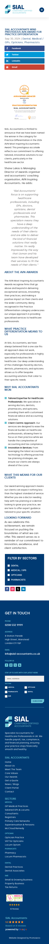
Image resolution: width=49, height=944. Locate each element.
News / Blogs (12, 784)
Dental (26, 38)
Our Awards (11, 777)
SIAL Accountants (16, 918)
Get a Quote (11, 780)
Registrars (10, 817)
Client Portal (12, 788)
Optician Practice (14, 837)
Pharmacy (10, 852)
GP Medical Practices (16, 806)
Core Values (11, 773)
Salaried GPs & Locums (17, 810)
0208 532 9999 (14, 625)
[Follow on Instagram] (12, 589)
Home (8, 762)
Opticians (17, 42)
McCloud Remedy (14, 828)
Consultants (11, 813)
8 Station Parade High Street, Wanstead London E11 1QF (17, 639)
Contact (9, 791)
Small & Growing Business (18, 879)
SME (9, 696)
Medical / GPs (18, 570)
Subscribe (37, 701)
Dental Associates (14, 870)
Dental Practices (14, 867)
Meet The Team (13, 769)
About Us (10, 765)
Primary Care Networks (17, 821)
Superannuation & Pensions (19, 824)
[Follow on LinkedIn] (23, 589)
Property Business (14, 883)
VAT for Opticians (14, 841)
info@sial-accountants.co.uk (22, 653)
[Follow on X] (18, 589)
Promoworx (34, 938)
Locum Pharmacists (15, 856)
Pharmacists (32, 42)
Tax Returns (11, 887)
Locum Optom (12, 844)
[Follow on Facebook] (7, 589)
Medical (11, 687)
